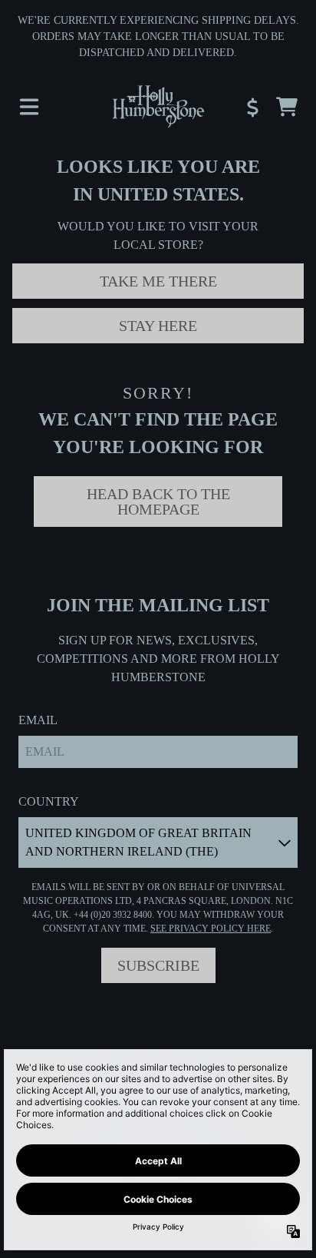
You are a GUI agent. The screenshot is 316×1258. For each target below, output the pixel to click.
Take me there (158, 281)
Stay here (158, 325)
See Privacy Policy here (210, 928)
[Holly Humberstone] (157, 106)
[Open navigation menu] (29, 106)
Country (48, 801)
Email (38, 720)
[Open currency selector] (253, 107)
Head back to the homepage (158, 501)
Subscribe (158, 965)
